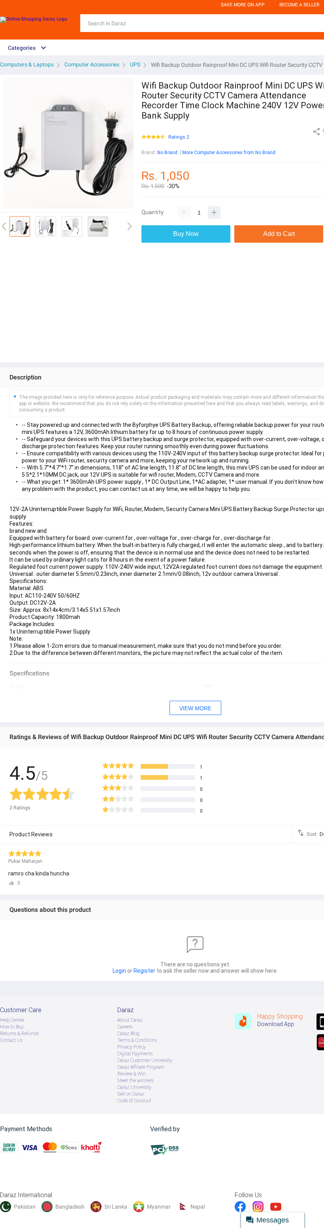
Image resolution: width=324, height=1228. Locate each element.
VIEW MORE (195, 708)
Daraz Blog (128, 1033)
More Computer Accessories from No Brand (228, 152)
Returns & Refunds (19, 1033)
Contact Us (11, 1040)
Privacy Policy (131, 1047)
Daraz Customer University (144, 1060)
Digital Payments (135, 1053)
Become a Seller (299, 5)
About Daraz (130, 1020)
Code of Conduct (134, 1101)
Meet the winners (135, 1080)
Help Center (12, 1020)
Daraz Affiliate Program (140, 1067)
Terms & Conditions (137, 1040)
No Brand (167, 152)
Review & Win (131, 1074)
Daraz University (134, 1087)
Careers (124, 1027)
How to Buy (12, 1027)
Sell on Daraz (130, 1094)
